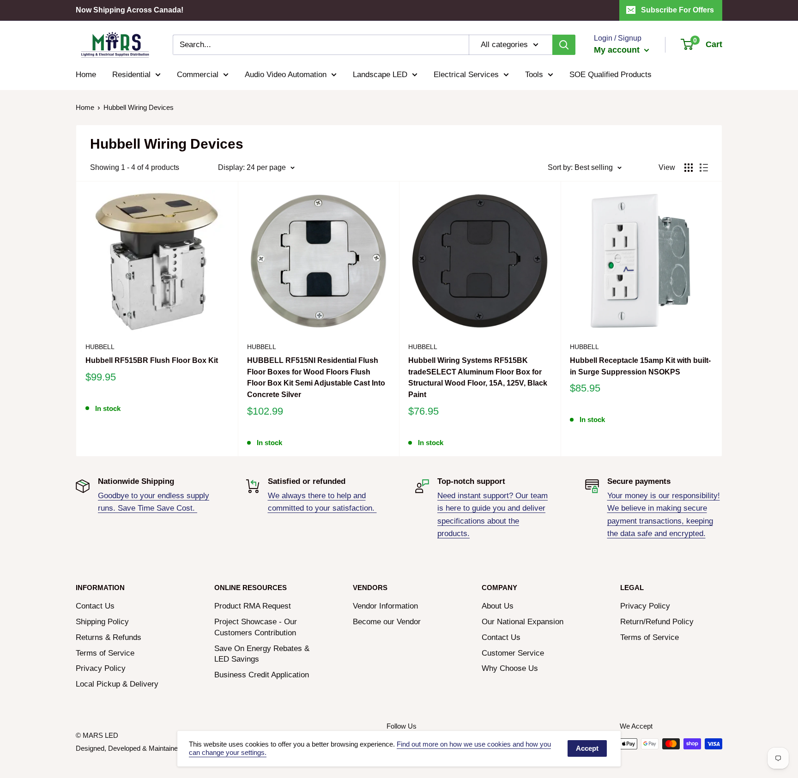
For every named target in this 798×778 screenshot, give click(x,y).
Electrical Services (466, 74)
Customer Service (513, 653)
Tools (534, 74)
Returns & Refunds (108, 637)
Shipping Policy (102, 621)
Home (86, 74)
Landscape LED (380, 74)
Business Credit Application (261, 674)
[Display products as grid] (688, 167)
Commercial (197, 74)
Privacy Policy (101, 668)
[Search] (563, 45)
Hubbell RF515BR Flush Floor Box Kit (151, 360)
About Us (498, 606)
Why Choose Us (510, 668)
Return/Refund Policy (657, 621)
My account (618, 49)
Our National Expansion (522, 621)
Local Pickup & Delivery (117, 684)
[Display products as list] (704, 167)
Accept (587, 748)
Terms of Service (105, 653)
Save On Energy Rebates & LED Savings (261, 654)
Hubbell (100, 346)
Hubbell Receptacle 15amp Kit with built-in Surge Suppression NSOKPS (640, 366)
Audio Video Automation (285, 74)
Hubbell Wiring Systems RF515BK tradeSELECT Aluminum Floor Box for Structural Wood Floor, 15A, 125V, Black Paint (477, 377)
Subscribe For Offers (677, 10)
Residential (131, 74)
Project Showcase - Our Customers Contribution (255, 627)
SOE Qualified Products (610, 74)
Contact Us (95, 606)
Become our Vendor (387, 621)
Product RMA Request (252, 606)
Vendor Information (385, 606)
